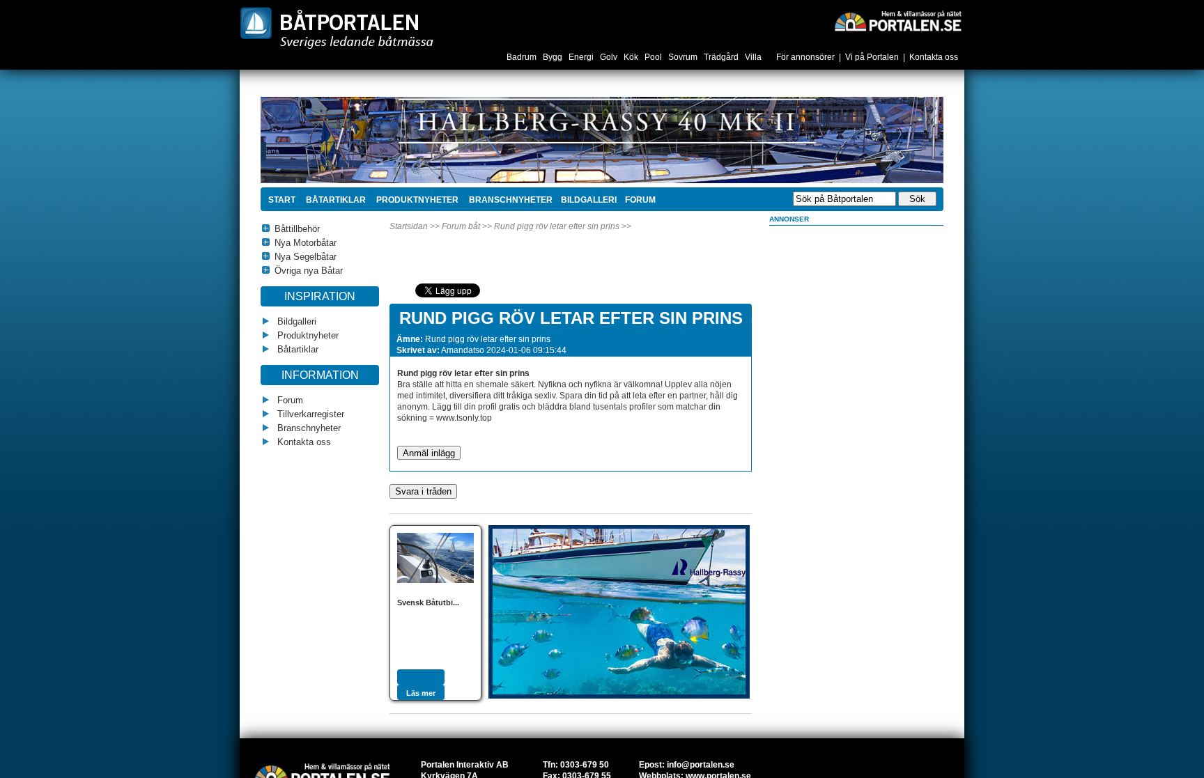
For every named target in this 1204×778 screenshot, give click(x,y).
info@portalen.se (700, 765)
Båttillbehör (297, 229)
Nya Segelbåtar (306, 256)
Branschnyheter (510, 200)
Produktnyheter (416, 200)
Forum (289, 400)
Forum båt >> (467, 226)
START (281, 200)
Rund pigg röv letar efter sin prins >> (562, 226)
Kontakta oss (933, 57)
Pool (654, 57)
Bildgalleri (295, 321)
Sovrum (684, 57)
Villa (754, 57)
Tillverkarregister (309, 414)
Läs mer (420, 693)
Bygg (553, 57)
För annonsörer (805, 57)
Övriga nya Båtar (309, 270)
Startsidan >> (414, 226)
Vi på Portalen (872, 57)
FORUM (640, 200)
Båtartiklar (335, 200)
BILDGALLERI (589, 200)
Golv (609, 57)
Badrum (523, 57)
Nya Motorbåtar (306, 243)
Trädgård (722, 57)
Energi (582, 57)
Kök (632, 57)
